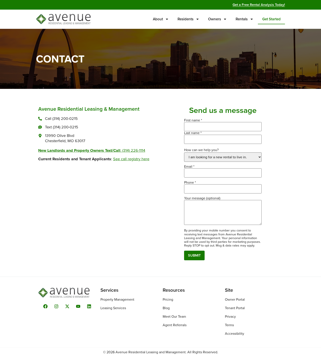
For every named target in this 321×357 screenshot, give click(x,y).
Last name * (193, 133)
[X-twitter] (67, 306)
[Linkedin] (89, 306)
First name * (193, 121)
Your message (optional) (202, 199)
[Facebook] (45, 306)
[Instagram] (56, 306)
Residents (185, 19)
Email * (189, 167)
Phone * (190, 183)
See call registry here (131, 159)
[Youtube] (78, 306)
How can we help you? (201, 150)
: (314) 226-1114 (91, 150)
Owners (214, 19)
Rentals (242, 19)
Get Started (271, 19)
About (158, 19)
